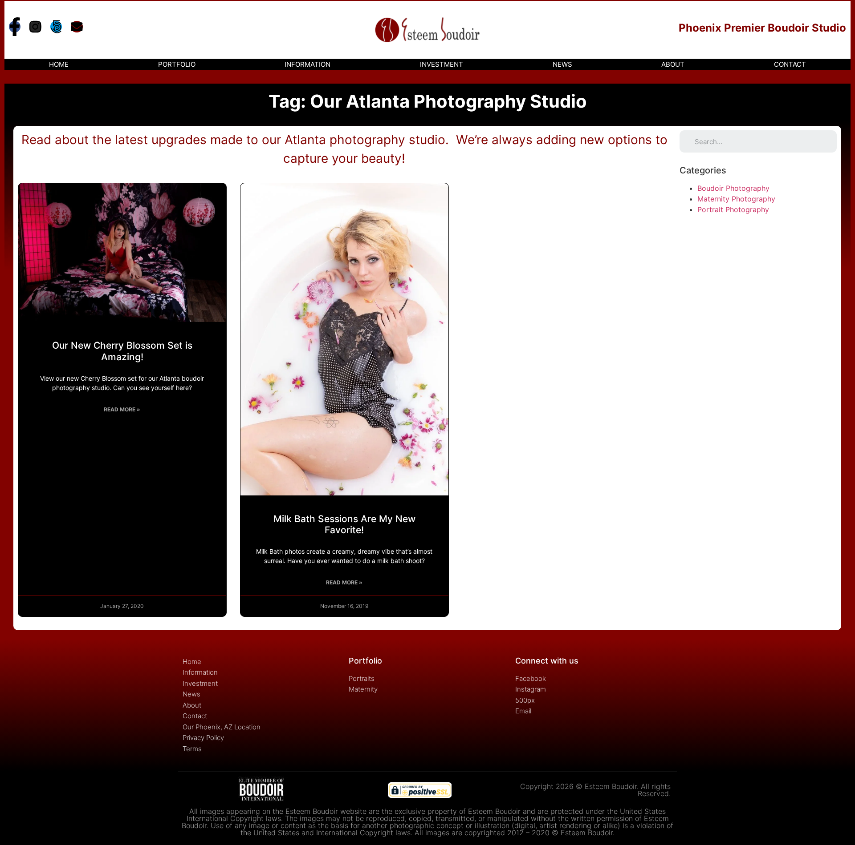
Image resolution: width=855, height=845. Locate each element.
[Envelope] (76, 26)
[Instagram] (35, 26)
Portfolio (176, 64)
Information (307, 64)
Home (59, 64)
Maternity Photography (736, 198)
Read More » (122, 409)
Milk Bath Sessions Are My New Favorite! (344, 524)
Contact (790, 64)
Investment (441, 64)
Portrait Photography (733, 209)
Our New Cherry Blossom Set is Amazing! (122, 351)
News (562, 64)
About (672, 64)
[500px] (56, 26)
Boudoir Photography (733, 188)
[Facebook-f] (14, 26)
